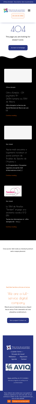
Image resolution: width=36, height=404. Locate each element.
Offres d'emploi (10, 87)
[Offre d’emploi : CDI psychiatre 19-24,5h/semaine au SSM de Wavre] (18, 76)
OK (9, 401)
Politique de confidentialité (21, 401)
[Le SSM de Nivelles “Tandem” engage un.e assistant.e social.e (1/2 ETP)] (13, 187)
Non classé (9, 144)
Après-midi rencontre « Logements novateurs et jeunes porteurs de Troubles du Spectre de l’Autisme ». (16, 155)
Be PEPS (20, 378)
